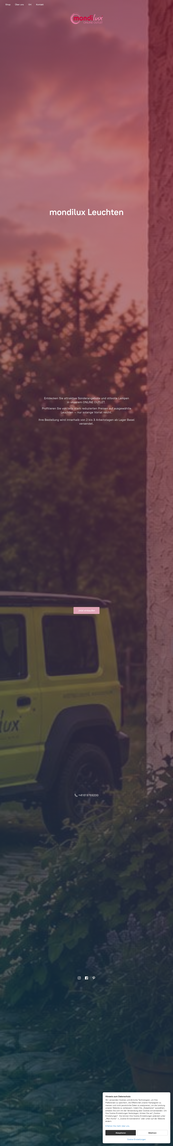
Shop (7, 4)
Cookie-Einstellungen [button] (136, 1139)
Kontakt (40, 4)
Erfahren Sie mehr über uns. (117, 1126)
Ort (29, 4)
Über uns (19, 4)
